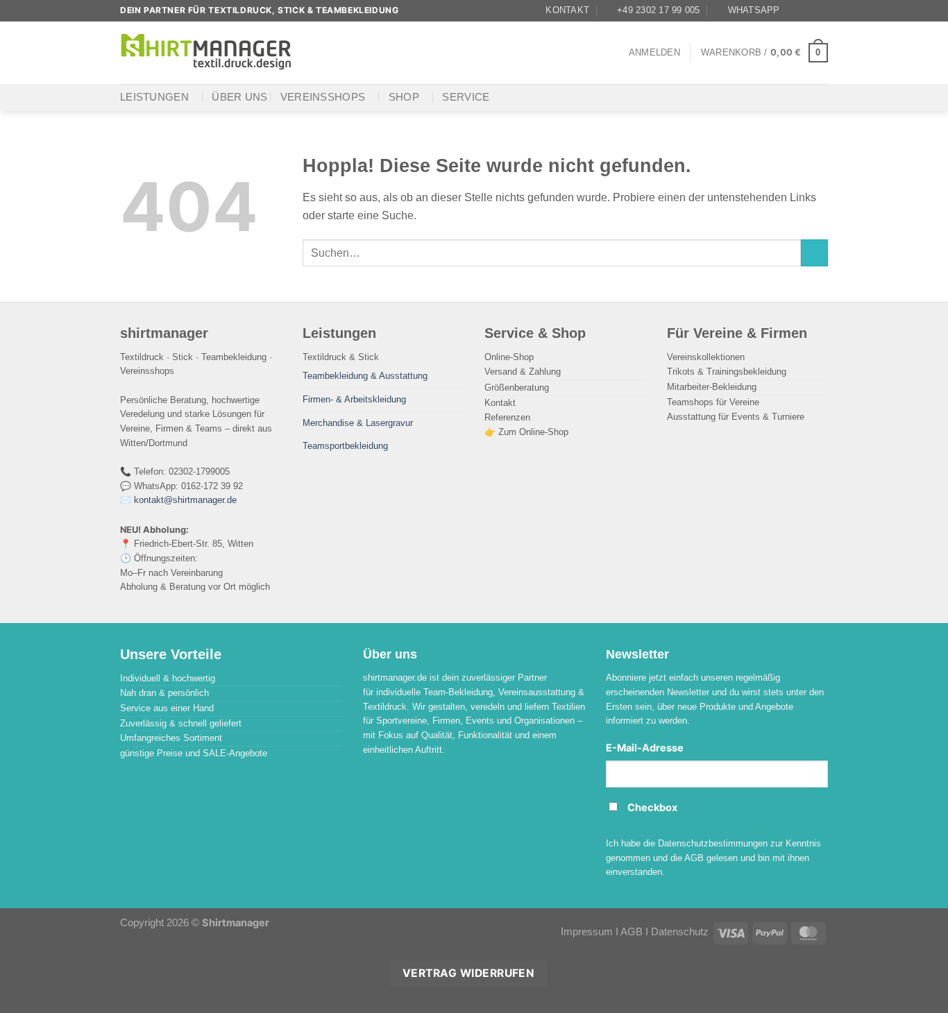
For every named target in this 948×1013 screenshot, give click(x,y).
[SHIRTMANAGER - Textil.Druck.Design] (207, 52)
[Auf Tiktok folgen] (821, 10)
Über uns (239, 97)
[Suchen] (319, 52)
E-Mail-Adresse (645, 748)
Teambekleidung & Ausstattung (365, 376)
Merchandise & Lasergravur (358, 423)
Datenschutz (680, 931)
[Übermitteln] (814, 253)
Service (465, 97)
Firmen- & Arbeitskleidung (354, 399)
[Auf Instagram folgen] (808, 10)
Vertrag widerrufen (468, 973)
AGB (631, 931)
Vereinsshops (323, 97)
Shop (404, 97)
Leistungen (154, 97)
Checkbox (652, 807)
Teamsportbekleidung (345, 446)
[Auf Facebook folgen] (794, 10)
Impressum (587, 931)
